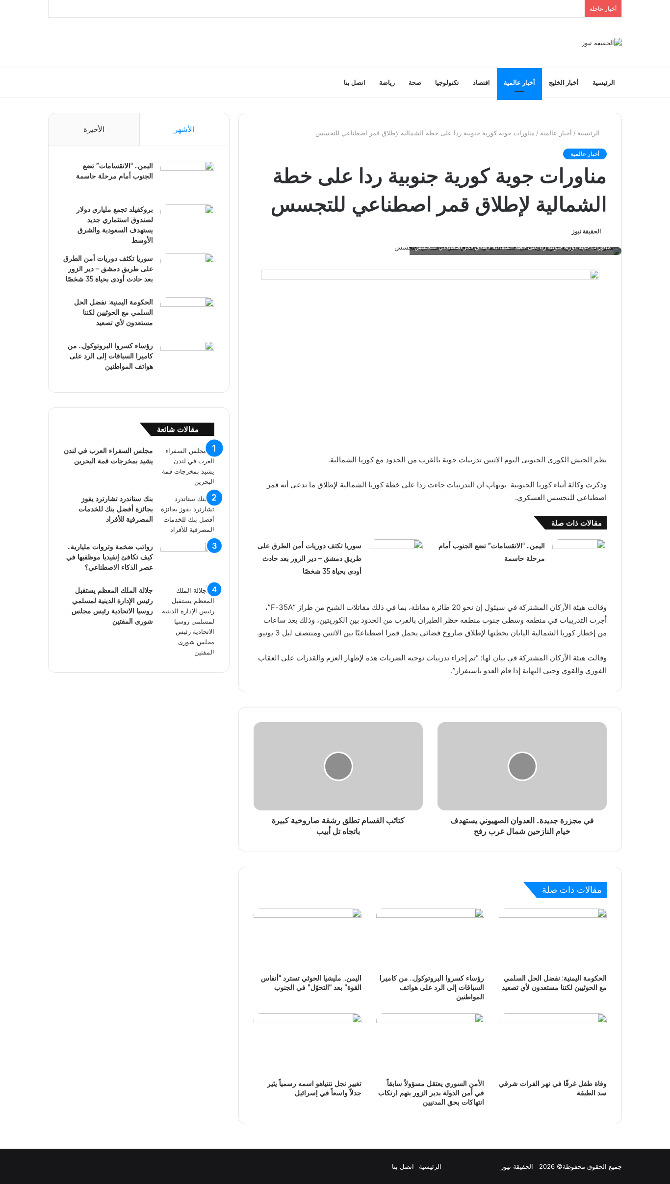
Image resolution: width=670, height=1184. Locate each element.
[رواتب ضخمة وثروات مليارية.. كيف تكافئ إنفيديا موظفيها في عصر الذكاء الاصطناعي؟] (187, 560)
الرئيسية (604, 82)
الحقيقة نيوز (586, 231)
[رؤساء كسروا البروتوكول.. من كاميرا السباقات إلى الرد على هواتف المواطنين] (430, 938)
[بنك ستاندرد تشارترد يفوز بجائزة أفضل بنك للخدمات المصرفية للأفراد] (187, 514)
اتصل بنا (354, 82)
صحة (415, 82)
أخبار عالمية (519, 82)
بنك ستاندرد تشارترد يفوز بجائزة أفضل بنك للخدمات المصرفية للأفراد (115, 509)
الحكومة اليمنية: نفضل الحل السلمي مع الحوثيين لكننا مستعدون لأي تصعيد (554, 983)
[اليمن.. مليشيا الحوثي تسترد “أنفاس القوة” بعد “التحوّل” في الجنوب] (307, 938)
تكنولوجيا (447, 82)
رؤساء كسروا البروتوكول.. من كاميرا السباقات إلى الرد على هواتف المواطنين (432, 987)
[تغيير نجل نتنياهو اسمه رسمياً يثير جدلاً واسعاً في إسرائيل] (307, 1043)
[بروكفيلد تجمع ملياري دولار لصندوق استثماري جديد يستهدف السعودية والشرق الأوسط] (187, 222)
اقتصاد (481, 82)
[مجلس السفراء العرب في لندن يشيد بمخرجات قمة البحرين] (187, 466)
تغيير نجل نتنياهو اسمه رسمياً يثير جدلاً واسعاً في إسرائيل (314, 1088)
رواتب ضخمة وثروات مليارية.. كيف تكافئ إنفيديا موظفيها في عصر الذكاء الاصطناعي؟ (109, 557)
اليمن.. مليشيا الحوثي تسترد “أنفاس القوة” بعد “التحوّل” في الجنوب (311, 983)
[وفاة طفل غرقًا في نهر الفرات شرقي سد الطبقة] (553, 1043)
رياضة (387, 82)
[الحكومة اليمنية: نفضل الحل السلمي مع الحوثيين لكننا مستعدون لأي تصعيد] (553, 938)
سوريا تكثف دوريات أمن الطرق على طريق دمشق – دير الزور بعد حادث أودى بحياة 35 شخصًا (309, 558)
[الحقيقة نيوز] (602, 42)
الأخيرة (93, 129)
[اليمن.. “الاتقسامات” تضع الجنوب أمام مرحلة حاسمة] (579, 557)
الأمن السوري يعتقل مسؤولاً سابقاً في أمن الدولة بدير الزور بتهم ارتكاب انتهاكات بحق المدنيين (431, 1093)
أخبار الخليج (564, 82)
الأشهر (184, 129)
